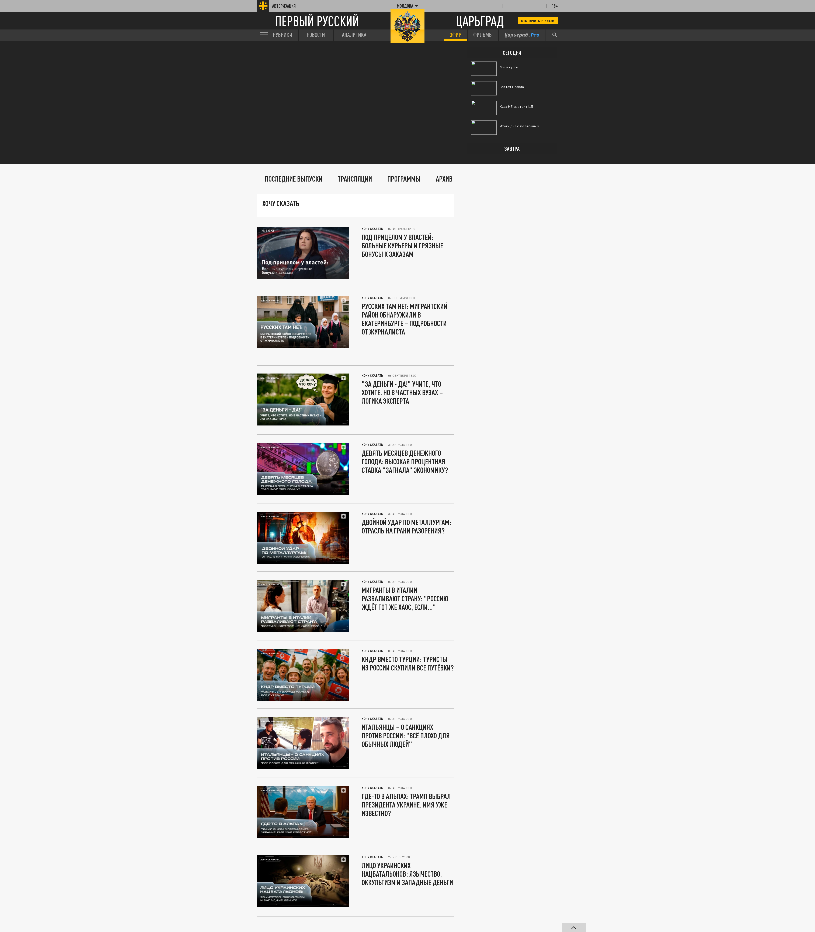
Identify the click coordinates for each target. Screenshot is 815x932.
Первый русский (317, 20)
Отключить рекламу (538, 21)
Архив (444, 179)
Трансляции (355, 179)
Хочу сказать (372, 229)
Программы (403, 179)
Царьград (480, 21)
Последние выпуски (293, 179)
